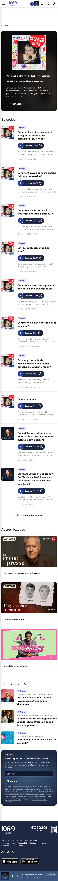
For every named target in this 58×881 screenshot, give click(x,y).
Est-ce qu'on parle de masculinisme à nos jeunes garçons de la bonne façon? (34, 363)
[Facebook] (2, 852)
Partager (16, 104)
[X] (13, 852)
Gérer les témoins (8, 843)
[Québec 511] (54, 832)
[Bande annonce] (7, 401)
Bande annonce (27, 399)
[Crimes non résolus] (29, 598)
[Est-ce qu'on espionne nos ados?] (7, 248)
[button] (12, 876)
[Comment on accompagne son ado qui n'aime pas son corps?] (7, 285)
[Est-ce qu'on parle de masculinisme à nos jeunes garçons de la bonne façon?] (7, 360)
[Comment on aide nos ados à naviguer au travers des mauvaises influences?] (7, 132)
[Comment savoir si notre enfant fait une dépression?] (7, 173)
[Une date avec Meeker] (29, 644)
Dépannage (34, 840)
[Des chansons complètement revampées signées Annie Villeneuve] (7, 695)
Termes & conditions (9, 840)
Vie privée (24, 840)
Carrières (5, 846)
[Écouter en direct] (32, 4)
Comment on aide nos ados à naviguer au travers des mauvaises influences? (35, 135)
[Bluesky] (8, 852)
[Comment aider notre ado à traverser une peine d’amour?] (7, 210)
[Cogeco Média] (39, 830)
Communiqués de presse (40, 843)
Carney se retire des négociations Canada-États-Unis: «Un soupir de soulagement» (36, 722)
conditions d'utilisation (39, 799)
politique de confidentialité (13, 799)
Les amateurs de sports (32, 874)
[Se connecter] (54, 3)
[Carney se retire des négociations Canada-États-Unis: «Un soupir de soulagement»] (7, 716)
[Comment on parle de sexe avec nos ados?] (7, 322)
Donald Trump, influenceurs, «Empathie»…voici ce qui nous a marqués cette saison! (37, 436)
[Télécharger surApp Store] (9, 861)
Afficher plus (14, 97)
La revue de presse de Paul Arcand (22, 573)
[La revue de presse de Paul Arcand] (29, 551)
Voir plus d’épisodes (31, 515)
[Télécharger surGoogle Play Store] (30, 861)
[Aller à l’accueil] (13, 5)
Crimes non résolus (14, 619)
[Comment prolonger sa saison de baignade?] (7, 737)
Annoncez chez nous (19, 846)
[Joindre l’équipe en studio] (42, 4)
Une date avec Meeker (16, 666)
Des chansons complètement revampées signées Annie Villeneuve (33, 701)
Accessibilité (23, 843)
